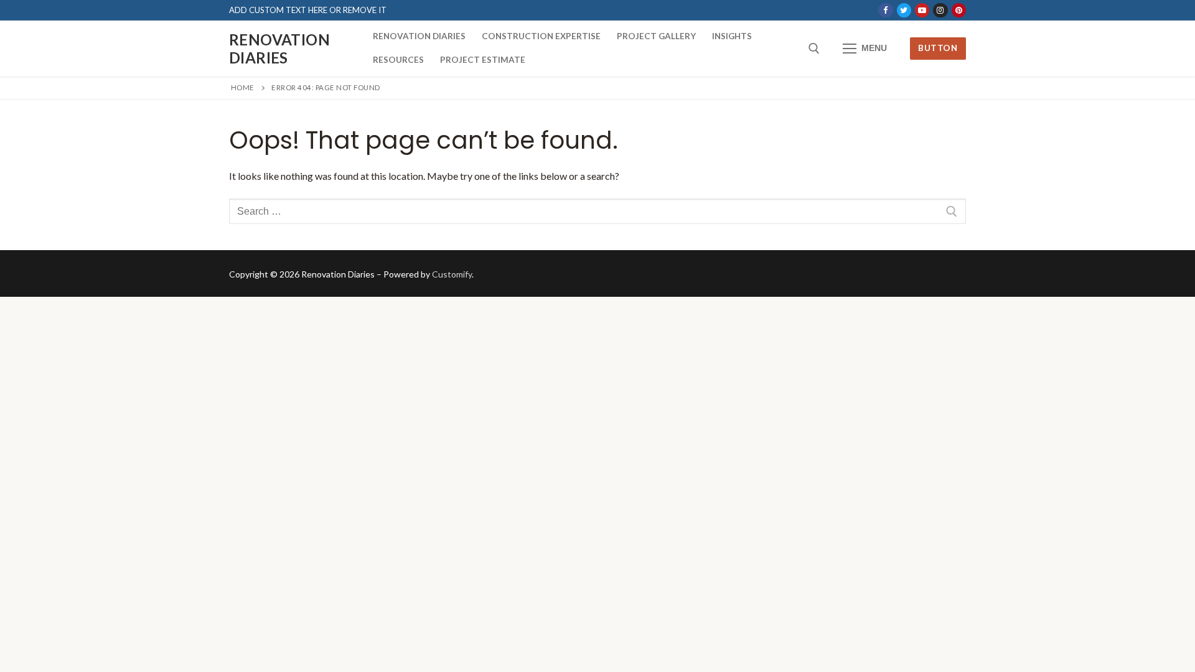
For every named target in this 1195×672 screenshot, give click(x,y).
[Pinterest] (959, 10)
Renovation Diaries (279, 48)
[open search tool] (814, 48)
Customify (452, 274)
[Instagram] (940, 10)
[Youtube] (922, 10)
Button (937, 48)
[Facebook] (885, 10)
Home (243, 87)
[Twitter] (904, 10)
